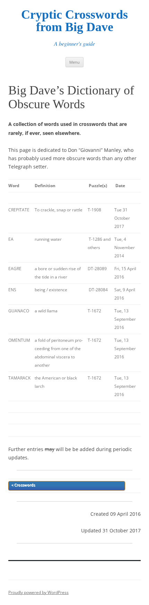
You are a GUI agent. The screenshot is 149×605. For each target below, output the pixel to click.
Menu (74, 62)
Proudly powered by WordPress (38, 592)
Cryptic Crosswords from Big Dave (74, 20)
